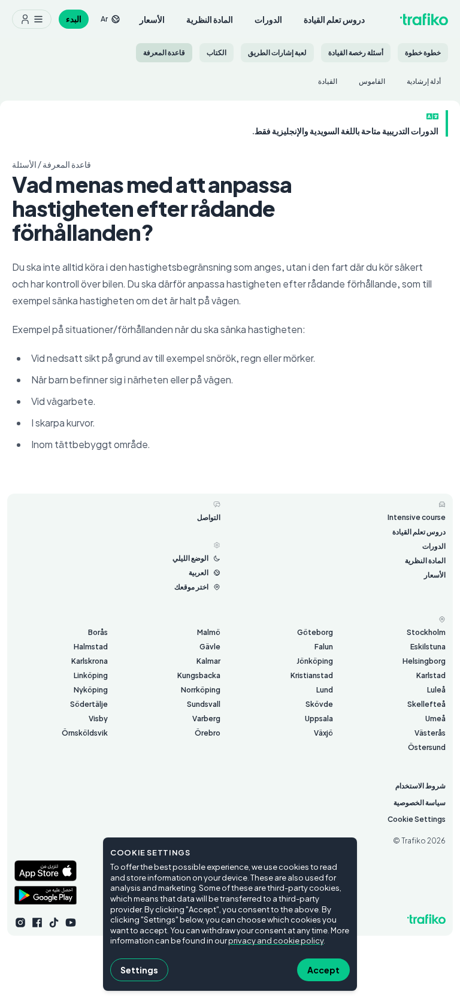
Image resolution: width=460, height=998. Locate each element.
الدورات (268, 19)
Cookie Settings (417, 819)
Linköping (91, 675)
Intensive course (417, 517)
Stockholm (426, 632)
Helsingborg (424, 661)
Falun (323, 646)
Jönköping (314, 661)
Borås (98, 632)
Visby (98, 718)
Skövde (319, 704)
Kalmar (208, 661)
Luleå (436, 689)
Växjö (323, 732)
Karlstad (431, 675)
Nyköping (91, 689)
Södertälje (89, 704)
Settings (139, 969)
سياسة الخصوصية (420, 802)
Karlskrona (89, 661)
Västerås (430, 732)
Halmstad (91, 646)
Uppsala (319, 718)
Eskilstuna (428, 646)
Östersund (427, 747)
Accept (323, 969)
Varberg (206, 718)
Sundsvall (203, 704)
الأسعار (152, 19)
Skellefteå (426, 704)
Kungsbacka (198, 675)
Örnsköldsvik (85, 732)
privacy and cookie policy (275, 940)
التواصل (208, 517)
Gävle (209, 646)
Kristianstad (311, 675)
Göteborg (315, 632)
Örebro (207, 732)
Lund (324, 689)
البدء (73, 19)
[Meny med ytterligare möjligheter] (32, 19)
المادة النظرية (209, 19)
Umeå (435, 718)
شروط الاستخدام (420, 785)
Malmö (208, 632)
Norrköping (200, 689)
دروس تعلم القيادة (334, 19)
